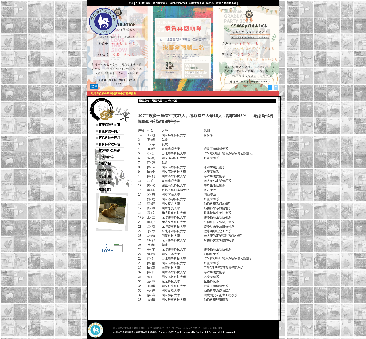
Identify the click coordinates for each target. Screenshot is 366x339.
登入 (130, 3)
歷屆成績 (143, 100)
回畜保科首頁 (143, 3)
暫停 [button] (94, 86)
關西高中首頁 (160, 3)
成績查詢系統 (196, 3)
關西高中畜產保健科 (103, 22)
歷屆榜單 (156, 100)
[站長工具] (112, 251)
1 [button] (270, 87)
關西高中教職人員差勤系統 (221, 3)
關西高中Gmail (178, 3)
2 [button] (276, 87)
